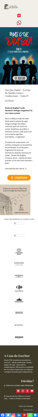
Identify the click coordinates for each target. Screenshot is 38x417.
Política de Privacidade (26, 406)
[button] (19, 15)
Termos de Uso (28, 410)
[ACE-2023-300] (15, 200)
